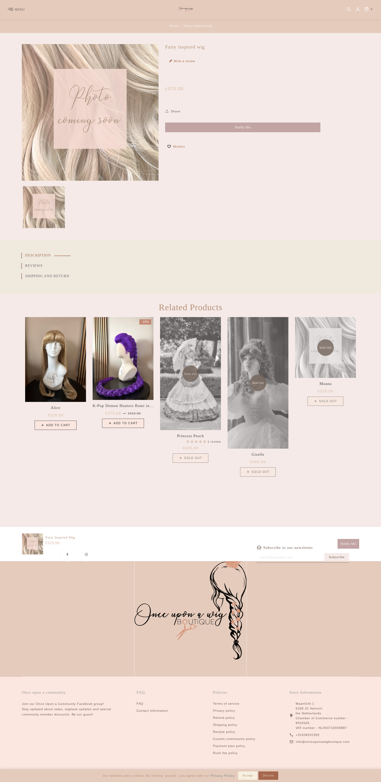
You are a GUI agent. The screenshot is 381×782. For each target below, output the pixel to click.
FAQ (139, 703)
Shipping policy (225, 724)
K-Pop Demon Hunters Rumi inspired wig (123, 405)
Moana (325, 383)
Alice (55, 407)
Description (38, 255)
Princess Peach (190, 436)
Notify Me (243, 127)
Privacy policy (224, 710)
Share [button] (175, 111)
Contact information (152, 710)
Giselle (258, 454)
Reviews (34, 265)
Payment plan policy (229, 746)
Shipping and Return (47, 276)
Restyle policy (224, 732)
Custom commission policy (234, 739)
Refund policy (224, 717)
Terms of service (226, 703)
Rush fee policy (225, 753)
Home (173, 26)
